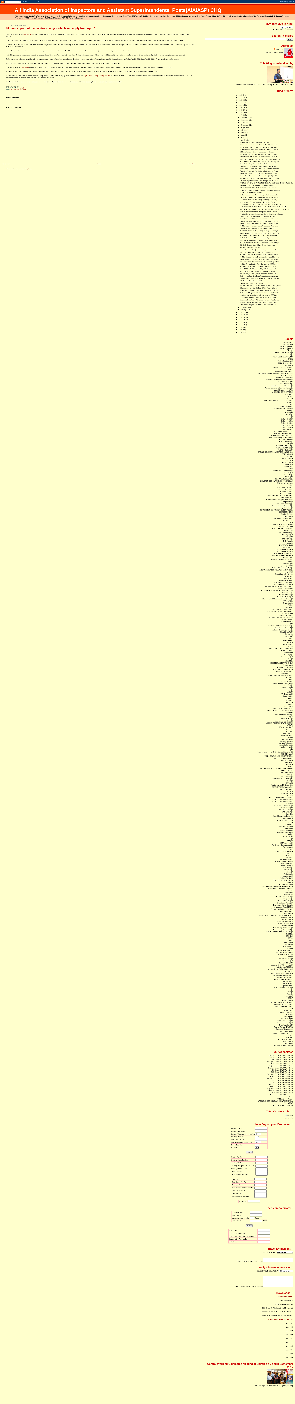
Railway (287, 892)
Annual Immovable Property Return (278, 388)
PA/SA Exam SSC (284, 810)
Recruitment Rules (283, 903)
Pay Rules (287, 824)
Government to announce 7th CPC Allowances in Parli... (260, 235)
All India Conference (283, 377)
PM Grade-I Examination (281, 845)
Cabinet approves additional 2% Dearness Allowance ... (260, 226)
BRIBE (288, 415)
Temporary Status (284, 1012)
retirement (285, 926)
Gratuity (288, 634)
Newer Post (6, 164)
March (243, 140)
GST (288, 642)
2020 (241, 107)
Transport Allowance (283, 1029)
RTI (287, 936)
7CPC (289, 359)
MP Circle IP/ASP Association (282, 1080)
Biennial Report (285, 406)
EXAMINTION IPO (283, 588)
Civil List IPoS (285, 491)
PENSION (286, 828)
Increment (287, 665)
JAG (288, 692)
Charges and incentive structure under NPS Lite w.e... (259, 266)
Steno (289, 994)
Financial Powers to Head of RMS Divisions (277, 1316)
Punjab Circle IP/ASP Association (281, 1086)
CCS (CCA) (286, 462)
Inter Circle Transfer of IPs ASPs (279, 675)
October (244, 122)
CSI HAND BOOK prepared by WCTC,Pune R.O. (258, 269)
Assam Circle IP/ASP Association (281, 1057)
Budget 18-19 (286, 429)
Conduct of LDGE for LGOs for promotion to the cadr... (260, 178)
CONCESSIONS (285, 512)
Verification (286, 1041)
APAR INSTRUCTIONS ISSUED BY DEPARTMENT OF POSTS (263, 207)
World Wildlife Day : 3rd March (251, 283)
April (243, 137)
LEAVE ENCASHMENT (282, 708)
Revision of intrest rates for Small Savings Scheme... (259, 154)
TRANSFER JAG (283, 1023)
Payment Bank (284, 826)
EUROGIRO (286, 576)
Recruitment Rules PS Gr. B (281, 909)
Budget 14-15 (286, 421)
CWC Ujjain (285, 535)
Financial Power (285, 595)
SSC (289, 992)
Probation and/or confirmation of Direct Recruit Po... (259, 145)
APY (289, 398)
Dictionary (287, 547)
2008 (241, 332)
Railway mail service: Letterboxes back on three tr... (259, 276)
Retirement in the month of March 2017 (254, 142)
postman (288, 872)
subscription (286, 1000)
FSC (289, 605)
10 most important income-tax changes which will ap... (260, 181)
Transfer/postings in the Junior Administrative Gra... (259, 305)
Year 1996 (289, 1357)
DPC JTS (286, 564)
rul (290, 940)
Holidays (287, 655)
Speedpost (286, 986)
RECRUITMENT (284, 901)
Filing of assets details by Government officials (257, 152)
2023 (241, 100)
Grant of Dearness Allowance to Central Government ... (260, 159)
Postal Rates (285, 866)
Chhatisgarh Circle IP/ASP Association (279, 1062)
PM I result (287, 847)
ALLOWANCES (284, 382)
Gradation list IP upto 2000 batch (279, 626)
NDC (289, 775)
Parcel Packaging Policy (282, 816)
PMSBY (288, 855)
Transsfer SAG (284, 1031)
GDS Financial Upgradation (281, 609)
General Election (285, 615)
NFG (289, 781)
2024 (241, 97)
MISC (287, 762)
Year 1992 (289, 1342)
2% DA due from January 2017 (251, 281)
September (245, 125)
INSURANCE (286, 673)
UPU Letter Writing (284, 1039)
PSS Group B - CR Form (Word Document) (277, 1308)
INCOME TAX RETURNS (18, 89)
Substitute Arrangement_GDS (280, 1002)
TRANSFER (285, 1019)
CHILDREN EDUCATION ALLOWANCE (275, 481)
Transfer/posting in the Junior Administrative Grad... (259, 221)
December (245, 117)
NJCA (288, 783)
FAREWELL (286, 593)
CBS (288, 456)
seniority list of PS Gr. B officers (279, 969)
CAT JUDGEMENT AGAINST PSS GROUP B (274, 452)
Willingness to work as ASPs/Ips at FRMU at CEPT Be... (260, 278)
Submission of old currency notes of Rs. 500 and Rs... (259, 233)
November (245, 120)
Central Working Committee (281, 471)
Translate (290, 29)
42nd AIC (287, 351)
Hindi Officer (286, 651)
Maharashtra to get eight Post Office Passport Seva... (259, 288)
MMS (288, 764)
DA (287, 537)
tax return (25, 67)
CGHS (287, 477)
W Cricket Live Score (285, 1097)
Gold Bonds (285, 622)
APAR (287, 394)
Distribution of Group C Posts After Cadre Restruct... (259, 157)
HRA (289, 659)
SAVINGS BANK (284, 955)
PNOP (288, 857)
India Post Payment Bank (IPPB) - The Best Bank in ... (259, 195)
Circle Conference (282, 487)
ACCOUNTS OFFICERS (282, 367)
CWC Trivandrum (284, 533)
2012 (241, 322)
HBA (289, 646)
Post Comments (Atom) (23, 169)
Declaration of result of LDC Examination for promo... (260, 259)
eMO (289, 572)
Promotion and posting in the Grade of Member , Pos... (260, 223)
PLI (288, 841)
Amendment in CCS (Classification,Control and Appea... (260, 250)
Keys (289, 698)
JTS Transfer (285, 694)
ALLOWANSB (285, 384)
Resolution (286, 919)
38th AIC (286, 344)
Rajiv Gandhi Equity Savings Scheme (97, 76)
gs (290, 638)
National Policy (285, 773)
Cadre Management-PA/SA (281, 435)
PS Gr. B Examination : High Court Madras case (257, 245)
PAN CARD (286, 812)
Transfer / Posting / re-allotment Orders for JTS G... (258, 166)
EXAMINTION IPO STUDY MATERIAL (276, 591)
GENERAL (286, 613)
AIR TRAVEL (286, 375)
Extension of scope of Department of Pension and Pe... (260, 290)
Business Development (282, 433)
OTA (289, 795)
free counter (289, 1118)
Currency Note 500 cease (281, 524)
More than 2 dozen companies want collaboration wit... (260, 169)
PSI (288, 882)
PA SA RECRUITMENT (282, 806)
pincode (288, 839)
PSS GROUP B (284, 884)
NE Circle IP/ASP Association (282, 1082)
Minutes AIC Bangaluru (282, 758)
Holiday (287, 653)
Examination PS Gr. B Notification (277, 586)
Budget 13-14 (286, 419)
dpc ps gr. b (284, 566)
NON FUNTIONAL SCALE (281, 787)
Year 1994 (289, 1350)
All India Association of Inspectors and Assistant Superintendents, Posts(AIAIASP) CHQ (118, 10)
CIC (289, 485)
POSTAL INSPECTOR (283, 861)
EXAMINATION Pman (282, 584)
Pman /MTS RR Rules (283, 851)
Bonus (287, 413)
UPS (289, 1035)
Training (287, 1017)
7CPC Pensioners (284, 361)
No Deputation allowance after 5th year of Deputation (259, 262)
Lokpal (287, 717)
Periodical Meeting (284, 833)
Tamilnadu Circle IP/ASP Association (280, 1091)
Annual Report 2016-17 (282, 390)
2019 (241, 110)
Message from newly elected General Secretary (274, 752)
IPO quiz (287, 686)
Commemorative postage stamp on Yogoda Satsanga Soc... (261, 231)
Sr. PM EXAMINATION (282, 988)
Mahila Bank (286, 733)
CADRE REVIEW (283, 440)
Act (289, 369)
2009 (241, 330)
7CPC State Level (284, 363)
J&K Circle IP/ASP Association (282, 1072)
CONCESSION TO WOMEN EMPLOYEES (275, 510)
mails (288, 737)
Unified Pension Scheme (282, 1033)
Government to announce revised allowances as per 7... (260, 161)
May (242, 135)
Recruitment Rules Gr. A (282, 905)
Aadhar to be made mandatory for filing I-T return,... (259, 200)
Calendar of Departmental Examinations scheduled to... (260, 293)
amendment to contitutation (281, 386)
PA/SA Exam (285, 808)
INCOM (288, 661)
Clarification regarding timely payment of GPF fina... (259, 295)
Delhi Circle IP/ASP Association (281, 1064)
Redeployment (285, 911)
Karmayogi (287, 696)
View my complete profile (274, 52)
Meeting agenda (285, 744)
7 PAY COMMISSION (281, 357)
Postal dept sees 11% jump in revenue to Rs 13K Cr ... (259, 219)
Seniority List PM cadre (282, 971)
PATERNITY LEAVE (283, 820)
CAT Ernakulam (284, 450)
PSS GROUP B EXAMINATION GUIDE (276, 886)
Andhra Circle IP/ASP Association (281, 1055)
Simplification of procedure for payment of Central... (259, 216)
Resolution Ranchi (283, 921)
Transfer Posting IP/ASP (282, 1027)
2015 (241, 315)
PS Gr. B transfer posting (282, 880)
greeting (287, 636)
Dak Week (287, 541)
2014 (241, 317)
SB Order (286, 961)
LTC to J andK (284, 727)
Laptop (288, 700)
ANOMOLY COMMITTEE (281, 392)
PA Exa (288, 804)
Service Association (284, 977)
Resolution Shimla (284, 924)
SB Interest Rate (285, 959)
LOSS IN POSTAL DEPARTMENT (278, 723)
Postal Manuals (285, 864)
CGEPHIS (287, 475)
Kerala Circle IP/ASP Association (281, 1076)
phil (289, 835)
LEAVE (287, 706)
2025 (241, 95)
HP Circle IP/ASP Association (282, 1070)
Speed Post (287, 983)
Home (99, 164)
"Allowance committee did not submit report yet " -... (259, 228)
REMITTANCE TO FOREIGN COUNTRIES (275, 915)
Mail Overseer (286, 735)
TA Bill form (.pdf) (286, 1300)
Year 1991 (289, 1338)
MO (289, 766)
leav (289, 704)
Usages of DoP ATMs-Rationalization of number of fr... (260, 190)
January (244, 310)
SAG (288, 948)
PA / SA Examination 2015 (281, 799)
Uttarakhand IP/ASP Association (281, 1095)
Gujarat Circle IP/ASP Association (281, 1066)
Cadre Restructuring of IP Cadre (279, 437)
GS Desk (286, 640)
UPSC (288, 1037)
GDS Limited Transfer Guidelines (279, 611)
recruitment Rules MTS (282, 907)
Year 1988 (289, 1327)
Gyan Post (287, 644)
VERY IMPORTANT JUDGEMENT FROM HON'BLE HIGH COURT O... (266, 183)
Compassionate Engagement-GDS (278, 500)
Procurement (286, 876)
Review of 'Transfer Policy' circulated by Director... (258, 147)
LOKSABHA (286, 719)
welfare (286, 1043)
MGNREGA (285, 754)
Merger (287, 750)
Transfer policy (284, 1025)
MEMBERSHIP (285, 748)
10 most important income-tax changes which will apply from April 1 (51, 28)
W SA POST (289, 1103)
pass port (286, 818)
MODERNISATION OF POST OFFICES (274, 768)
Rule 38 (287, 942)
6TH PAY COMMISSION (282, 353)
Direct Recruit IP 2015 (283, 551)
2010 (241, 327)
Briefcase (287, 417)
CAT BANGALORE (283, 448)
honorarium (285, 657)
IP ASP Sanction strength (282, 684)
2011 (241, 325)
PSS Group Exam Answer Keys (279, 888)
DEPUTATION (284, 545)
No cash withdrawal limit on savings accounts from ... (259, 240)
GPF (288, 624)
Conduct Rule (286, 514)
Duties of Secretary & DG (281, 568)
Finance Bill (27, 34)
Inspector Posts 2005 (283, 671)
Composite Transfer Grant (281, 506)
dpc (289, 562)
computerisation (285, 508)
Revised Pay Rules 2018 (282, 930)
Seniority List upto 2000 (282, 975)
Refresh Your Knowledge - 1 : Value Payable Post (258, 302)
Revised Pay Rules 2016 (282, 928)
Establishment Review (283, 574)
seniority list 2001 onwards (281, 965)
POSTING (287, 870)
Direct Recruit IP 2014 (283, 549)
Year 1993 (289, 1346)
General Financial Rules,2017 (251, 247)
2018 (241, 112)
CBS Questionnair (284, 458)
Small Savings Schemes (282, 979)
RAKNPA (287, 895)
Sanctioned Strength (283, 952)
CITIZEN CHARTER (283, 489)
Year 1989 (289, 1331)
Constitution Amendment (282, 518)
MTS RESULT (285, 770)
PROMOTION (285, 878)
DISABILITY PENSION (282, 553)
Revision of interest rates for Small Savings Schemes (259, 150)
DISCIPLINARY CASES (281, 555)
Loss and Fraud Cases (283, 721)
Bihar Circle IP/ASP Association (281, 1060)
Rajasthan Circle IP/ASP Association (280, 1089)
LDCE (288, 702)
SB (288, 957)
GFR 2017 (286, 619)
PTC (289, 890)
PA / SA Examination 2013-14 (280, 797)
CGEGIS (287, 473)
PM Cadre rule (285, 843)
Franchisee (287, 603)
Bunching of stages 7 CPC (281, 431)
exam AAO (287, 578)
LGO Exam (286, 713)
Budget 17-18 (286, 427)
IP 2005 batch (286, 682)
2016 (241, 312)
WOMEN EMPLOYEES (282, 1046)
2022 (241, 102)
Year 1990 (289, 1335)
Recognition (286, 899)
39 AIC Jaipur (285, 346)
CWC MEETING (284, 526)
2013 (241, 320)
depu (289, 543)
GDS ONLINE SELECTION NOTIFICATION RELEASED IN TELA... (265, 209)
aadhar (287, 365)
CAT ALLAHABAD (283, 446)
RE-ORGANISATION (283, 897)
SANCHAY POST (284, 950)
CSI (289, 522)
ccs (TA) (288, 464)
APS (289, 396)
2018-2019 (287, 342)
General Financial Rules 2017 (280, 617)
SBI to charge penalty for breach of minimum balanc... (260, 274)
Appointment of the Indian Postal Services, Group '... (259, 297)
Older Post (191, 164)
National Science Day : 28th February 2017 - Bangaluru (260, 285)
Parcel (288, 814)
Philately (286, 837)
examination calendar (282, 582)
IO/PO (288, 677)
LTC (288, 725)
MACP (288, 729)
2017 (241, 115)
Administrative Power (283, 371)
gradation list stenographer (281, 630)
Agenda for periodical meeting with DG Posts (274, 373)
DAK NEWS (286, 539)
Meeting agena (285, 742)
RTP (289, 938)
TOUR (288, 1015)
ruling (287, 944)
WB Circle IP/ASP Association (282, 1105)
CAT (288, 444)
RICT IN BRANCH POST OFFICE (278, 932)
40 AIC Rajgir (285, 349)
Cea (289, 468)
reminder (287, 913)
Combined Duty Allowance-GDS (279, 495)
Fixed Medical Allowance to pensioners (276, 599)
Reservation (285, 917)
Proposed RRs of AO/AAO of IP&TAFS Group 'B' (258, 185)
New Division (286, 777)
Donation (286, 557)
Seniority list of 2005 (283, 967)
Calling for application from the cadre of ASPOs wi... (259, 264)
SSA (289, 990)
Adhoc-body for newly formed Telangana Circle (257, 202)
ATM (289, 402)
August (243, 127)
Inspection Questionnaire (282, 669)
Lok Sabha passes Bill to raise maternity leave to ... (258, 238)
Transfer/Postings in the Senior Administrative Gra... (259, 171)
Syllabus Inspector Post (282, 1006)
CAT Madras (286, 454)
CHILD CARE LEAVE (282, 479)
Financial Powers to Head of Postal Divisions (277, 1312)
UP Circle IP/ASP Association (282, 1093)
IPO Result (286, 688)
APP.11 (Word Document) (284, 1304)
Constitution (286, 516)
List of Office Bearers (283, 715)
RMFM (288, 934)
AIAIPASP (279, 49)
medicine (285, 739)
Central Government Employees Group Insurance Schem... (261, 214)
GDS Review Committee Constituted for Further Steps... (260, 243)
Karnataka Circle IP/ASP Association (280, 1074)
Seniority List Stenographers (280, 973)
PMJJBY (288, 853)
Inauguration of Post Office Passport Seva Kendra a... (259, 300)
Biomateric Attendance (282, 409)
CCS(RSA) (287, 466)
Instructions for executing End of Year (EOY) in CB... (259, 176)
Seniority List (284, 963)
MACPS (287, 731)
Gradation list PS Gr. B (282, 628)
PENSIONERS (284, 830)
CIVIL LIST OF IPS (284, 493)
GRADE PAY (285, 632)
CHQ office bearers (284, 483)
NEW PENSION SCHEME (280, 779)
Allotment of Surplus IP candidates (278, 380)
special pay (287, 981)
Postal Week (286, 868)
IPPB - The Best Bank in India (251, 192)
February (244, 307)
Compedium (286, 502)
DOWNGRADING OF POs (281, 559)
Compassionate (285, 497)
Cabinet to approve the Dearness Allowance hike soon (259, 257)
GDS (287, 607)
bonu (289, 411)
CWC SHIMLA (285, 531)
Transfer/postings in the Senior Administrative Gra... (259, 164)
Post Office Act (285, 859)
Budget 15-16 (286, 423)
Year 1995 (289, 1354)
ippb (289, 690)
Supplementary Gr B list (282, 1004)
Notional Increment (284, 789)
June (243, 132)
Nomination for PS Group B (281, 785)
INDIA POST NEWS (283, 667)
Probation (287, 874)
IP (290, 679)
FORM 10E (287, 601)
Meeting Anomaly (284, 746)
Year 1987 (289, 1323)
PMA (289, 849)
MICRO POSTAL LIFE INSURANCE (277, 756)
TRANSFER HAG (283, 1021)
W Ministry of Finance (285, 1099)
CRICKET (287, 520)
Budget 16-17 (286, 425)
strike (288, 996)
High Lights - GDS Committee (280, 648)
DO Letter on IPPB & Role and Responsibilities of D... (259, 188)
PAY (289, 822)
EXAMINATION (284, 580)
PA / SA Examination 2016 (281, 801)
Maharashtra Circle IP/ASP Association (279, 1078)
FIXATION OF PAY (283, 597)
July (242, 130)
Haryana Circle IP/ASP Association (280, 1068)
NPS (288, 791)
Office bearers (286, 793)
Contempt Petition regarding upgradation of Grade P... (259, 254)
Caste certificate (285, 442)
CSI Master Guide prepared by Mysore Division (257, 271)
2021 (241, 105)
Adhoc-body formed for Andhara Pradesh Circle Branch (260, 204)
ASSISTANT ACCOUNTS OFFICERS (277, 400)
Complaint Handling (283, 504)
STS (289, 998)
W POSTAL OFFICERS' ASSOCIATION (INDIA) (275, 1101)
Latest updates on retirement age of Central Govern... (259, 212)
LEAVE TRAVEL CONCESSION (279, 710)
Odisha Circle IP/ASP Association (281, 1084)
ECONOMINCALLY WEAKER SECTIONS (275, 570)
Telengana (287, 1010)
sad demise (286, 946)
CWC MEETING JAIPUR (281, 528)
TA (290, 1008)
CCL (288, 460)
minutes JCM (286, 760)
